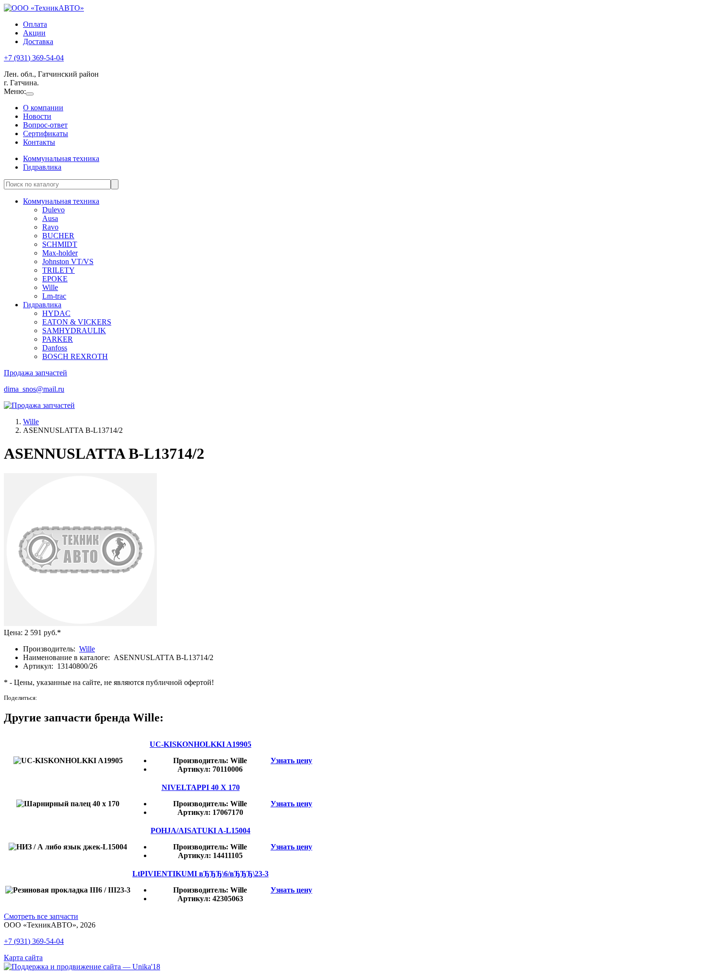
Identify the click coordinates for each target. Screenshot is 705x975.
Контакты (39, 142)
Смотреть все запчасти (41, 916)
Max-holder (60, 253)
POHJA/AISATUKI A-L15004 (200, 830)
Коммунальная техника (61, 158)
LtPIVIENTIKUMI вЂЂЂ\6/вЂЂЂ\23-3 (200, 874)
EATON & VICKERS (76, 322)
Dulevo (53, 210)
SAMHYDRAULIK (74, 330)
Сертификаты (45, 133)
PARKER (57, 339)
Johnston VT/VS (68, 261)
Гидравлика (42, 167)
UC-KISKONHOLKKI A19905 (200, 744)
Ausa (50, 218)
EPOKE (55, 279)
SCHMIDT (59, 244)
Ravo (50, 227)
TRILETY (58, 270)
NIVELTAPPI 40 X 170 (201, 787)
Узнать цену (291, 760)
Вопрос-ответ (45, 125)
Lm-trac (54, 296)
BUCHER (58, 236)
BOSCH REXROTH (75, 356)
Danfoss (54, 348)
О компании (43, 108)
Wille (50, 287)
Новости (37, 116)
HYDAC (56, 313)
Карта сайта (23, 957)
